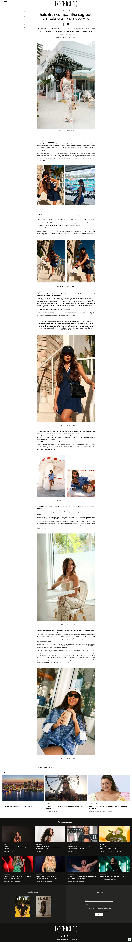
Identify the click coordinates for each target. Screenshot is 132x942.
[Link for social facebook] (64, 936)
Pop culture (66, 10)
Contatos (57, 939)
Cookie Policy (73, 939)
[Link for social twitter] (61, 936)
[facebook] (25, 14)
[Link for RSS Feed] (70, 936)
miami (53, 767)
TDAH (49, 767)
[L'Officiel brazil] (66, 4)
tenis (45, 767)
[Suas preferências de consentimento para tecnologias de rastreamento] (129, 939)
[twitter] (25, 22)
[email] (25, 12)
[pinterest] (25, 17)
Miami (68, 147)
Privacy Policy (106, 911)
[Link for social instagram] (67, 936)
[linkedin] (25, 19)
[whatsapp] (25, 24)
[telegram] (25, 27)
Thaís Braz (51, 142)
